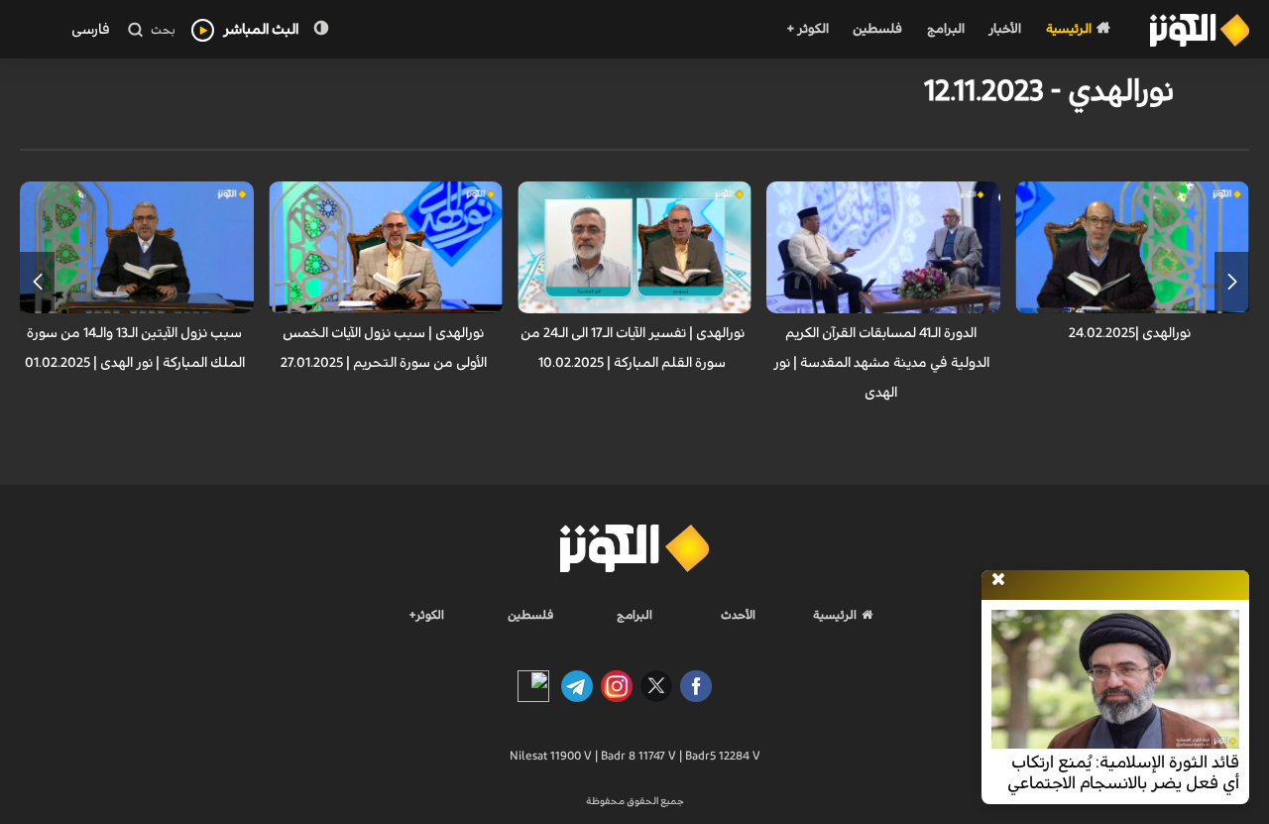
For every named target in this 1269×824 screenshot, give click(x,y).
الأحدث (738, 615)
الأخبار (1004, 29)
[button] (1231, 281)
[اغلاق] (998, 580)
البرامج (946, 29)
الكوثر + (807, 29)
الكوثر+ (426, 615)
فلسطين (877, 29)
